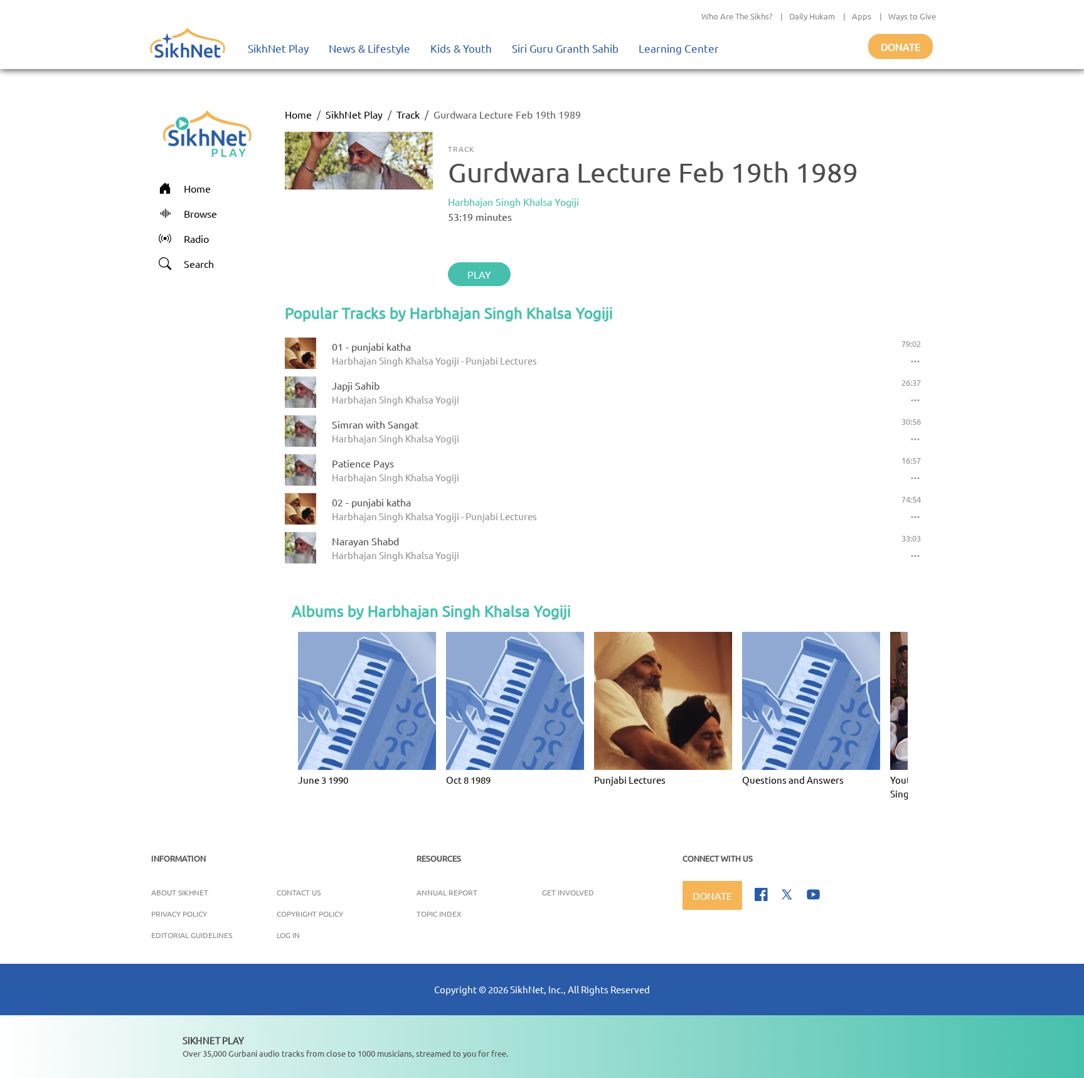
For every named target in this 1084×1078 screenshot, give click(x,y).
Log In (288, 935)
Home (298, 114)
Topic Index (439, 914)
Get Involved (568, 892)
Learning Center (679, 48)
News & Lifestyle (369, 48)
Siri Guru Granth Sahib (565, 48)
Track (408, 114)
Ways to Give (912, 16)
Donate (900, 46)
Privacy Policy (179, 914)
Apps (861, 16)
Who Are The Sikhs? (736, 16)
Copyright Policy (310, 914)
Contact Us (299, 892)
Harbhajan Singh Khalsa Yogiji (513, 201)
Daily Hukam (812, 16)
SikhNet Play (278, 48)
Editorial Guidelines (191, 935)
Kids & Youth (461, 48)
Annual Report (447, 892)
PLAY (479, 274)
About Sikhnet (179, 892)
